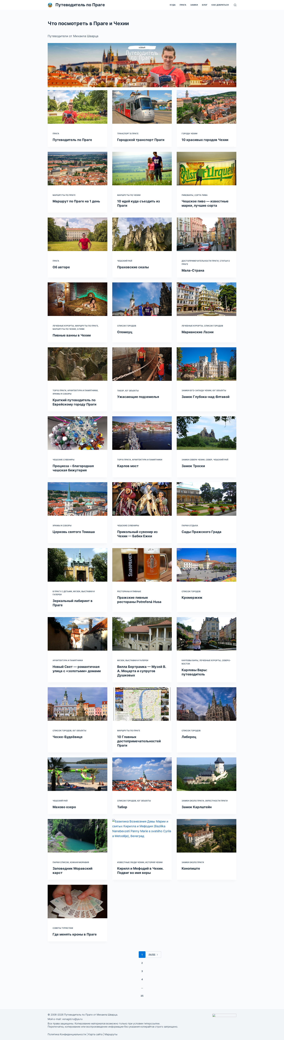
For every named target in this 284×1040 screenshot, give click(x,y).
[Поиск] (235, 5)
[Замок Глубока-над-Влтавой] (206, 364)
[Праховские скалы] (142, 234)
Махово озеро (64, 807)
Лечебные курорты (63, 325)
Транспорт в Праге (127, 133)
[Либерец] (206, 704)
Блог (204, 5)
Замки (194, 5)
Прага (183, 5)
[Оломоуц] (142, 299)
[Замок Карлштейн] (206, 774)
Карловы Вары (190, 660)
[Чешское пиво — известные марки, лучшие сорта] (206, 168)
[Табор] (142, 774)
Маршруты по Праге (64, 195)
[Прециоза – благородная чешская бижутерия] (77, 433)
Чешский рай (124, 261)
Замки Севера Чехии (193, 459)
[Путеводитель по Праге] (77, 107)
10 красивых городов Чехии (205, 140)
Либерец (189, 737)
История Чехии (154, 862)
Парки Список (61, 862)
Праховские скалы (133, 267)
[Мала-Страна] (206, 234)
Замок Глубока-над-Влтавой (205, 397)
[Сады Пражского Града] (206, 499)
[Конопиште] (206, 836)
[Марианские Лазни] (206, 299)
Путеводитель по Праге (80, 4)
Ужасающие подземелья (138, 397)
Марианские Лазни (197, 332)
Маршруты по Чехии (129, 195)
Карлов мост (128, 466)
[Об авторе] (77, 234)
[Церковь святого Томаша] (77, 499)
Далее (152, 954)
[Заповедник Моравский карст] (77, 836)
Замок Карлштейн (197, 807)
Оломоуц (124, 332)
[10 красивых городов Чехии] (206, 107)
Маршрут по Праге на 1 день (76, 201)
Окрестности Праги (216, 800)
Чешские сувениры (63, 459)
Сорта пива (201, 195)
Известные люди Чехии (130, 862)
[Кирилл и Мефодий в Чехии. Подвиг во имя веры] (142, 836)
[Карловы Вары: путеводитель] (206, 634)
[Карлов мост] (142, 433)
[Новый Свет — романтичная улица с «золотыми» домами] (77, 634)
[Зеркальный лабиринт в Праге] (77, 565)
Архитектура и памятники (82, 390)
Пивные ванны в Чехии (72, 335)
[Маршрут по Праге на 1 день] (77, 168)
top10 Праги (59, 390)
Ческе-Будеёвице (68, 737)
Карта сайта (95, 1034)
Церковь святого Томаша (74, 532)
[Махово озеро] (77, 774)
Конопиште (191, 868)
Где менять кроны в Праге (75, 934)
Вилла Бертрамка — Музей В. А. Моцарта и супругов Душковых (141, 671)
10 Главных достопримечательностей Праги (139, 741)
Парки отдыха (190, 525)
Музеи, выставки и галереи (132, 660)
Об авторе (61, 267)
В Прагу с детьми (62, 591)
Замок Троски (193, 466)
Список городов (126, 325)
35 (142, 995)
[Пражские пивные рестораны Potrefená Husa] (142, 565)
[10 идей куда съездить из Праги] (142, 168)
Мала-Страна (193, 270)
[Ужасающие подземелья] (142, 364)
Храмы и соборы (62, 394)
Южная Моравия (79, 862)
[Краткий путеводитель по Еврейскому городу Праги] (77, 364)
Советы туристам (63, 928)
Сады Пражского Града (201, 532)
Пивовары (187, 195)
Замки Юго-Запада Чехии (196, 390)
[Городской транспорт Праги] (142, 107)
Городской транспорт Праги (140, 140)
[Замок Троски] (206, 433)
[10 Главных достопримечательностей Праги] (142, 704)
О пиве (80, 329)
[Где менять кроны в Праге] (77, 901)
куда (173, 5)
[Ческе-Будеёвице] (77, 704)
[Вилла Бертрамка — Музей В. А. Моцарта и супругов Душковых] (142, 634)
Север (209, 459)
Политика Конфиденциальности (67, 1034)
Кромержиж (192, 598)
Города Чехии (189, 133)
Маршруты (111, 1034)
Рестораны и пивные (129, 591)
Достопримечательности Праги (200, 261)
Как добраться (220, 5)
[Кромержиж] (206, 565)
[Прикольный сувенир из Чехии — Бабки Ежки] (142, 499)
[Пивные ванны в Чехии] (77, 299)
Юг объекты (132, 390)
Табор (120, 390)
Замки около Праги (193, 800)
